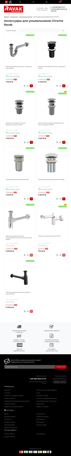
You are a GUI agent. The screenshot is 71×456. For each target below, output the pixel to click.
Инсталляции (40, 419)
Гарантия (7, 390)
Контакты (7, 393)
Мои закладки (40, 434)
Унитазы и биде (41, 425)
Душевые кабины (9, 416)
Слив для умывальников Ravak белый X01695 (51, 179)
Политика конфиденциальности (46, 398)
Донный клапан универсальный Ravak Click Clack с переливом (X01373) (51, 123)
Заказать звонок (60, 382)
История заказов (9, 436)
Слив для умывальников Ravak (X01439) (17, 179)
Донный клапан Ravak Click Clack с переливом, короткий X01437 (16, 123)
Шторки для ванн (9, 422)
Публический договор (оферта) (46, 390)
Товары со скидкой (42, 406)
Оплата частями (9, 398)
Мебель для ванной (10, 427)
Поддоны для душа (42, 416)
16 (63, 30)
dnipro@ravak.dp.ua (60, 379)
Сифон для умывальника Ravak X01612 (49, 236)
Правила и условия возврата (13, 406)
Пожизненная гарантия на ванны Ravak (16, 401)
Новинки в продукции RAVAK (13, 395)
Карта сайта (40, 404)
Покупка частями (9, 404)
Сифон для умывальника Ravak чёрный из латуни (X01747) (18, 293)
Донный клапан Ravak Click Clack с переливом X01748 (51, 67)
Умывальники (40, 414)
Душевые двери (9, 425)
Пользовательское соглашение (46, 401)
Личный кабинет (9, 434)
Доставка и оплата (42, 395)
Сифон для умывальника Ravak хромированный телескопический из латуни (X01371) (19, 237)
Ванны (6, 414)
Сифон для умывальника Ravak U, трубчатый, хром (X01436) (19, 67)
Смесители (8, 419)
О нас (38, 393)
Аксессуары (40, 422)
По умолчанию (11, 30)
